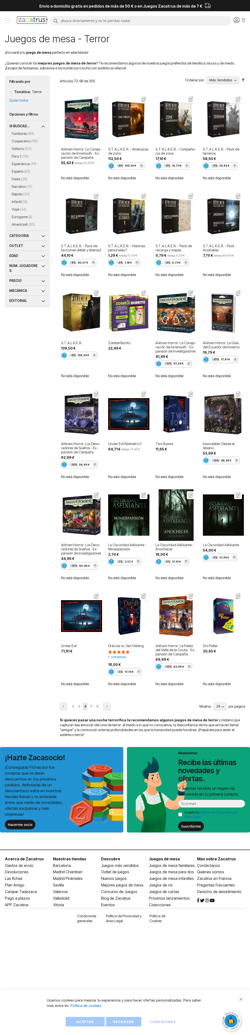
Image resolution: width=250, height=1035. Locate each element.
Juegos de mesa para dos (171, 871)
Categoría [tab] (19, 236)
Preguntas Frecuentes (216, 885)
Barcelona (62, 865)
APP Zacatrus (17, 904)
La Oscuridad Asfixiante (221, 545)
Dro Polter (210, 646)
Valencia (60, 891)
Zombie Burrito (119, 343)
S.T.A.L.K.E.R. (71, 343)
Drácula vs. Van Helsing (126, 646)
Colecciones (160, 904)
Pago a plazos (17, 898)
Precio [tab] (15, 280)
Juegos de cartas (164, 891)
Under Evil (69, 646)
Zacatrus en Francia (214, 878)
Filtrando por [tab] (20, 81)
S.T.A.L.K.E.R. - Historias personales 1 (126, 248)
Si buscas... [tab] (19, 126)
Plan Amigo (14, 885)
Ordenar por (194, 80)
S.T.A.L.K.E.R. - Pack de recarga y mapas (174, 248)
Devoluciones (17, 871)
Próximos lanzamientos (169, 898)
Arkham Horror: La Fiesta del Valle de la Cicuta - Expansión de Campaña (176, 650)
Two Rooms (164, 444)
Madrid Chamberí (67, 871)
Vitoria (58, 904)
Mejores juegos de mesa (122, 885)
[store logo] (32, 21)
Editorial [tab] (18, 301)
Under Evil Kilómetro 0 (124, 444)
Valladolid (61, 898)
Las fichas (13, 878)
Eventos (108, 904)
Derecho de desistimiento (219, 891)
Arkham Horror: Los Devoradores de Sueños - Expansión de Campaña (80, 448)
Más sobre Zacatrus (216, 858)
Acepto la (211, 814)
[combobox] (140, 21)
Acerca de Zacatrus (24, 858)
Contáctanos (208, 865)
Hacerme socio (20, 824)
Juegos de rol (160, 885)
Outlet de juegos (115, 871)
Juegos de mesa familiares (172, 865)
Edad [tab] (13, 256)
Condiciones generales (86, 918)
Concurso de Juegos (119, 891)
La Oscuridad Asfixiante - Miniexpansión (127, 547)
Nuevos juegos (114, 878)
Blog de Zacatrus (116, 898)
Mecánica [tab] (18, 290)
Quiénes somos (210, 871)
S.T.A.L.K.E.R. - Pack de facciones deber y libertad (81, 248)
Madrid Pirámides (68, 878)
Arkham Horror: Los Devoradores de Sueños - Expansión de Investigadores (81, 549)
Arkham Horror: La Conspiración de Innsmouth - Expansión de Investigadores (176, 347)
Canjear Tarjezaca (21, 891)
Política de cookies (86, 1005)
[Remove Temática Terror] (10, 91)
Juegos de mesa (164, 858)
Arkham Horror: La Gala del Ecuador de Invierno (221, 345)
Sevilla (58, 885)
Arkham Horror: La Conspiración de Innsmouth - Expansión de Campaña (81, 153)
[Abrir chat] (231, 1021)
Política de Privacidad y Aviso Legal (124, 918)
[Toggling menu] (7, 21)
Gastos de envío (19, 865)
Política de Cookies (157, 918)
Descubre (110, 858)
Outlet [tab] (16, 246)
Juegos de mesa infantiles (171, 878)
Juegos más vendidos (120, 865)
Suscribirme (191, 826)
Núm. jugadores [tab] (23, 268)
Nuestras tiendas (69, 858)
